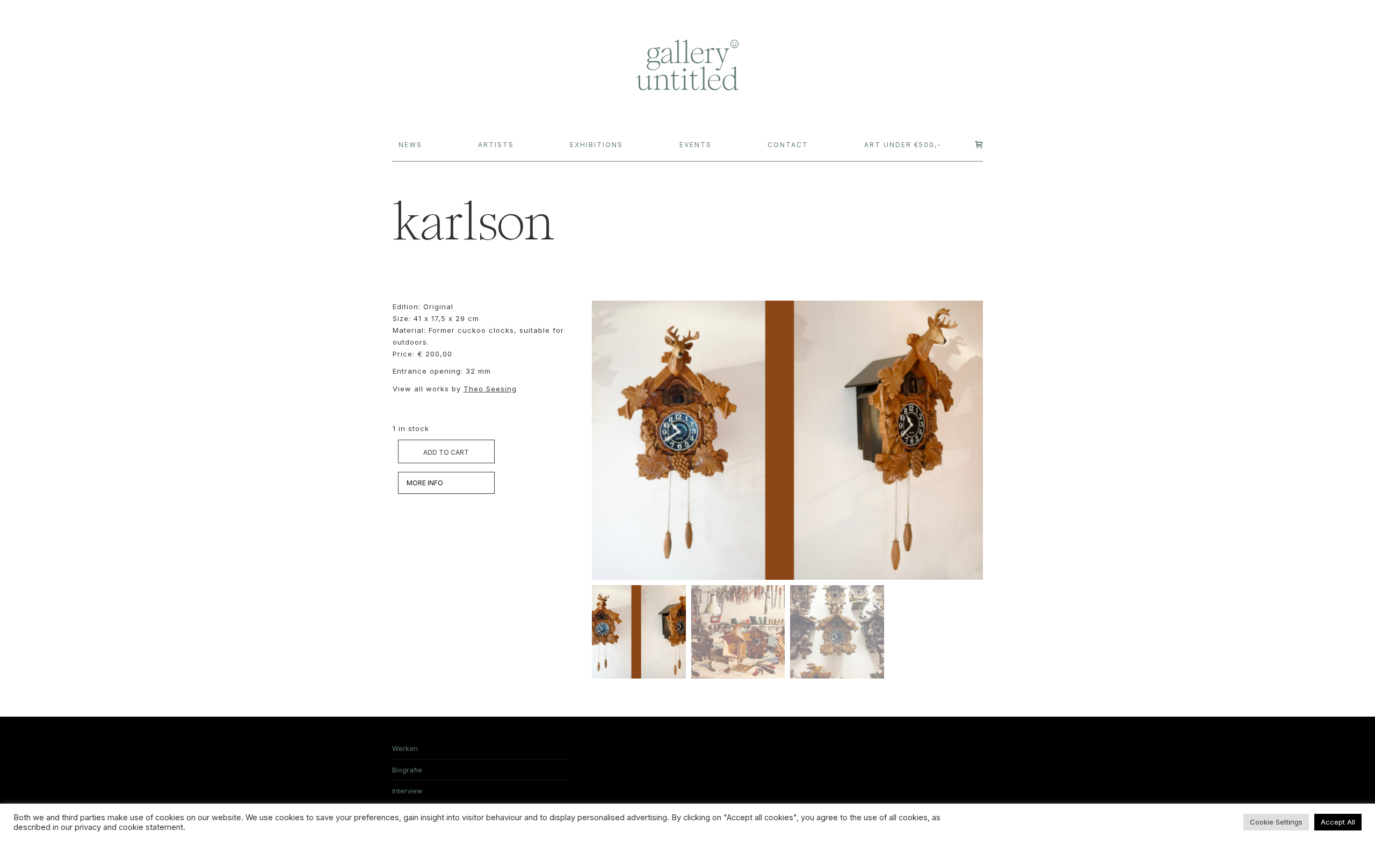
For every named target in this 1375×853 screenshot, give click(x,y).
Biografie (407, 769)
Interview (407, 790)
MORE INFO (425, 483)
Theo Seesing (490, 388)
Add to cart (446, 452)
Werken (405, 748)
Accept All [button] (1338, 822)
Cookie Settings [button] (1276, 822)
